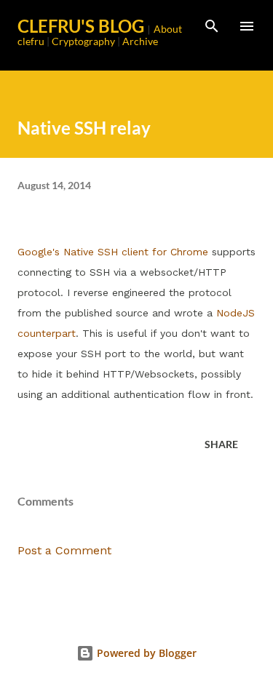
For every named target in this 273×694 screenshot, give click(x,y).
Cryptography (83, 41)
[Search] (212, 26)
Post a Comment (64, 550)
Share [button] (221, 444)
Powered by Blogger (145, 653)
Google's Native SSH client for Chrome (112, 252)
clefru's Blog (80, 25)
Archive (140, 41)
